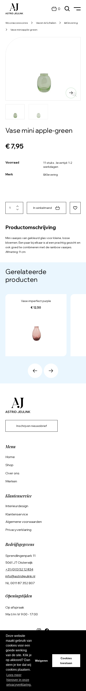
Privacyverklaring (18, 530)
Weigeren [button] (41, 660)
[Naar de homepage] (14, 8)
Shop (9, 465)
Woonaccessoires (16, 22)
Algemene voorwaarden (23, 522)
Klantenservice (16, 514)
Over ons (12, 473)
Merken (11, 481)
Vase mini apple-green (23, 29)
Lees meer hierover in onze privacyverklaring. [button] (18, 679)
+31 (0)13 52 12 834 (19, 569)
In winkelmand (42, 208)
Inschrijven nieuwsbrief (31, 426)
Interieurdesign (16, 506)
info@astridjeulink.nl (20, 576)
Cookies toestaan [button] (66, 661)
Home (10, 457)
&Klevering (71, 22)
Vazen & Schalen (46, 22)
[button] (15, 93)
